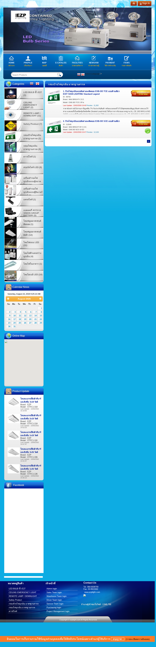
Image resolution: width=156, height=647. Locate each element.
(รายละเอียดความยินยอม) (138, 639)
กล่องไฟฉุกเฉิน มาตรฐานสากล (22, 607)
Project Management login (58, 611)
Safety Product (15, 600)
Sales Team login (54, 592)
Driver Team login (54, 600)
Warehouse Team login (57, 596)
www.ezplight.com (92, 592)
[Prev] (8, 298)
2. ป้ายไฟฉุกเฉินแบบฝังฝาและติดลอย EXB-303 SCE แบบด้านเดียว (91, 121)
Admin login (52, 589)
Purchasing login (54, 607)
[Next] (40, 298)
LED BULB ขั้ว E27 (17, 589)
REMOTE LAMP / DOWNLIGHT (23, 596)
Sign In (146, 3)
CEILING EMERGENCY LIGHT (22, 592)
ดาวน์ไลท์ (13, 611)
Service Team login (55, 604)
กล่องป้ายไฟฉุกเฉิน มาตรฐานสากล (24, 604)
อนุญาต (117, 639)
